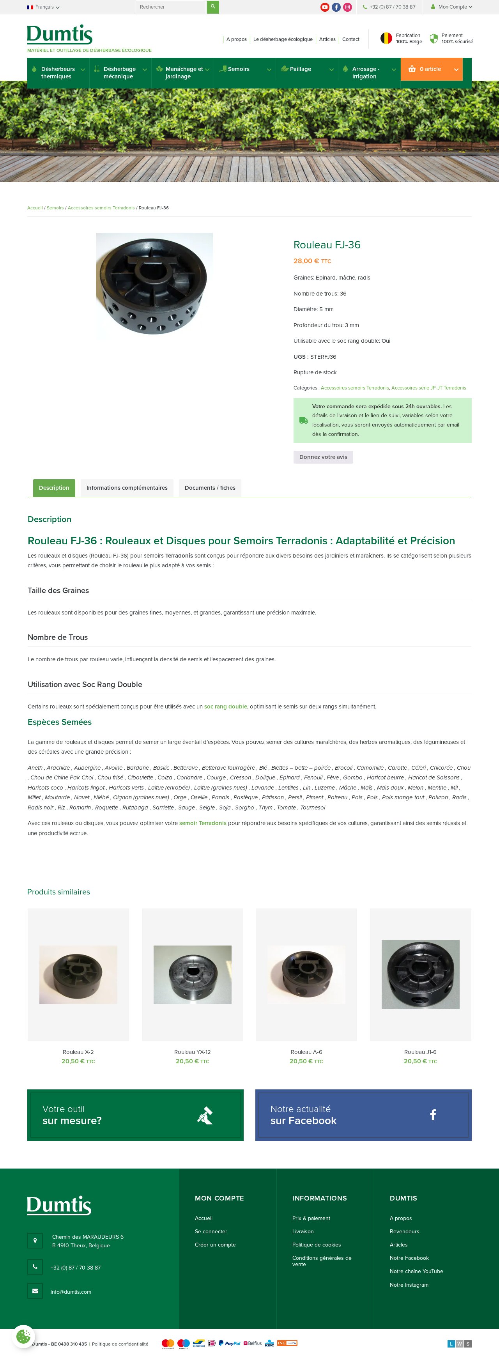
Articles (327, 39)
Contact (350, 39)
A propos (236, 39)
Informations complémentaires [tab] (127, 487)
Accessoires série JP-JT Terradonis (428, 388)
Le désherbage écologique (283, 39)
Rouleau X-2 (78, 1051)
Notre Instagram (409, 1285)
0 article (430, 69)
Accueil (35, 208)
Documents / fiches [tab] (210, 487)
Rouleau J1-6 (420, 1051)
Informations (319, 1198)
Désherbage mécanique (120, 73)
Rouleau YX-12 (192, 1051)
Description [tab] (54, 487)
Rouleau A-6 (306, 1051)
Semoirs (239, 69)
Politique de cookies (316, 1244)
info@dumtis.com (71, 1292)
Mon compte (219, 1198)
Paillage (300, 69)
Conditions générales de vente (322, 1261)
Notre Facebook (409, 1258)
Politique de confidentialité (120, 1344)
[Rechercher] (213, 7)
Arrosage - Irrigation (366, 73)
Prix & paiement (311, 1218)
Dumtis (404, 1198)
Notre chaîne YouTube (416, 1271)
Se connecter (211, 1231)
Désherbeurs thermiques (58, 73)
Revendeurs (404, 1231)
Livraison (303, 1231)
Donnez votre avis (323, 456)
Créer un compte (215, 1244)
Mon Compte (453, 7)
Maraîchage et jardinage (184, 73)
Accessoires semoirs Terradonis (101, 208)
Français (44, 7)
